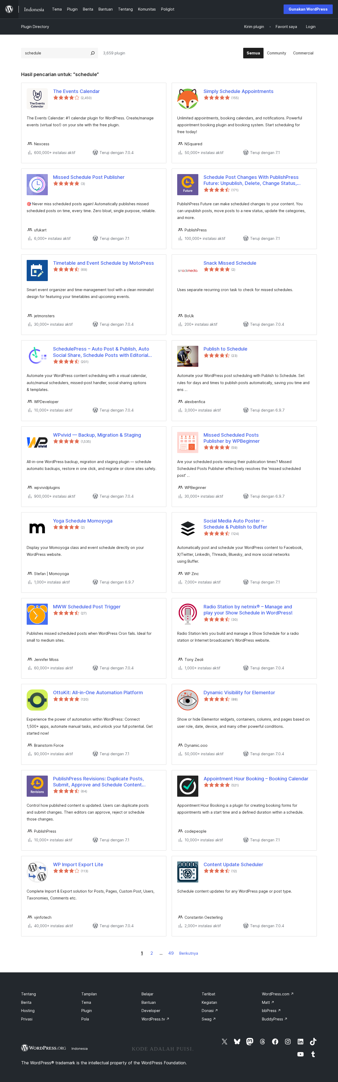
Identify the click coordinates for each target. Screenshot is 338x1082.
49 (171, 953)
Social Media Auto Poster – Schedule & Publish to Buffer (235, 524)
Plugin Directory (35, 26)
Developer (151, 1010)
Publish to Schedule (225, 349)
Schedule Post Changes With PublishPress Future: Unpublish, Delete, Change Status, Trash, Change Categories (251, 180)
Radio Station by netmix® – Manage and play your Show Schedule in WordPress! (248, 609)
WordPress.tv (156, 1019)
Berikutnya (188, 953)
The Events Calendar (76, 91)
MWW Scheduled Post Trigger (87, 606)
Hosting (28, 1010)
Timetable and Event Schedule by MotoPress (103, 263)
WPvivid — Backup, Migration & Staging (97, 435)
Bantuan (149, 1002)
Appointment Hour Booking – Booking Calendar (256, 778)
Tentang (28, 994)
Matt (268, 1002)
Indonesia (80, 1048)
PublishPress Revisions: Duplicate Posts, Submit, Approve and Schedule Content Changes (98, 782)
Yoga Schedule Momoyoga (82, 521)
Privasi (26, 1019)
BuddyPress (275, 1019)
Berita (26, 1002)
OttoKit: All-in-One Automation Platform (98, 692)
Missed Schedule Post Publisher (89, 177)
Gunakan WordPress (308, 9)
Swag (209, 1019)
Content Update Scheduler (233, 864)
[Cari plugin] (92, 53)
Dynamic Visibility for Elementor (239, 692)
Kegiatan (209, 1002)
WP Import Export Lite (78, 864)
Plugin (86, 1010)
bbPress (271, 1010)
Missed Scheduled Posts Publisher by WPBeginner (232, 438)
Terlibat (208, 994)
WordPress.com (278, 994)
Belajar (147, 994)
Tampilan (89, 994)
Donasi (210, 1010)
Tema (86, 1002)
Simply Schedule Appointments (239, 91)
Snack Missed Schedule (230, 263)
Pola (85, 1019)
